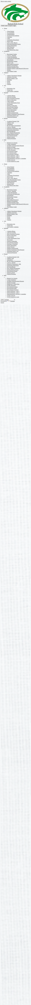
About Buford (10, 31)
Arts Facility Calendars (13, 91)
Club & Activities (11, 97)
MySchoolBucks (11, 131)
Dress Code (10, 41)
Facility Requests (11, 150)
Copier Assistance (11, 144)
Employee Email (11, 147)
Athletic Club (10, 122)
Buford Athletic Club (12, 78)
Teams (8, 82)
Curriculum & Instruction (13, 58)
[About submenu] (4, 30)
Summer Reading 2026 (13, 67)
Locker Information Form (13, 102)
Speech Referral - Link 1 (13, 155)
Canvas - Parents (11, 127)
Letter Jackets (10, 101)
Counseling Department (13, 40)
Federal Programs (11, 138)
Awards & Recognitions (13, 35)
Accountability (10, 32)
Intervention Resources (13, 64)
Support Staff (10, 48)
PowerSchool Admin (12, 151)
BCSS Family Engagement (14, 125)
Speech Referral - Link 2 (13, 157)
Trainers (9, 84)
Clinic (8, 38)
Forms (8, 81)
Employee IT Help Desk (13, 148)
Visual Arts (10, 90)
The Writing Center (12, 71)
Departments (10, 60)
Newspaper (10, 104)
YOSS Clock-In (11, 160)
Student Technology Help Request (15, 114)
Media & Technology (12, 65)
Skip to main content (6, 1)
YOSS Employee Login (13, 161)
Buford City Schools (12, 142)
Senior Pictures (11, 111)
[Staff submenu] (4, 277)
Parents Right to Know (13, 134)
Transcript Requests (12, 117)
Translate (12, 301)
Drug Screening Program (13, 98)
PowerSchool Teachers (13, 154)
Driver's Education (11, 100)
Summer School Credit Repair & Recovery (18, 68)
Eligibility (9, 80)
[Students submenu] (4, 94)
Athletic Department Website (14, 75)
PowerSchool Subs (12, 152)
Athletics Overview (12, 77)
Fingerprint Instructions (13, 130)
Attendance (10, 124)
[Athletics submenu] (4, 74)
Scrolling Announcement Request (15, 145)
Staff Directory (10, 47)
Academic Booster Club (13, 121)
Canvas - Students (11, 55)
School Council (11, 137)
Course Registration (12, 57)
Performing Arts (11, 88)
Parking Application (12, 105)
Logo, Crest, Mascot (12, 42)
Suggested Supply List (12, 115)
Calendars (9, 37)
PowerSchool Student (12, 107)
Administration (10, 34)
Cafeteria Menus (11, 95)
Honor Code (10, 62)
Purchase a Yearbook (12, 108)
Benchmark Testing (12, 54)
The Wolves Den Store (12, 50)
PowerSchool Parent (12, 135)
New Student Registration (13, 132)
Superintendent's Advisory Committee (16, 158)
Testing (9, 70)
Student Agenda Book (12, 112)
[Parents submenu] (4, 120)
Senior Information (11, 110)
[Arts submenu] (4, 87)
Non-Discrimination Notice (14, 44)
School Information (12, 45)
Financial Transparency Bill (14, 128)
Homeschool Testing (12, 61)
